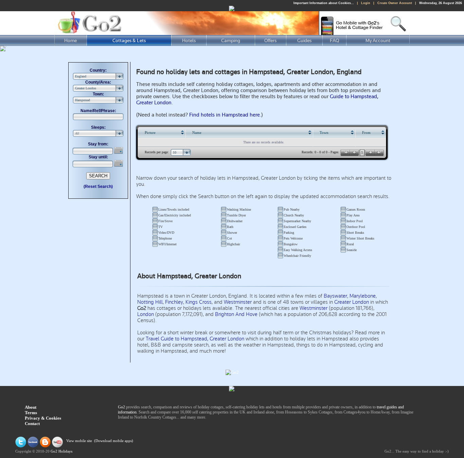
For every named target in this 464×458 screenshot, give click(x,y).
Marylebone (363, 296)
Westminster (238, 302)
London (145, 314)
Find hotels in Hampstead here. (225, 115)
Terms (31, 412)
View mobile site (79, 441)
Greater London (351, 302)
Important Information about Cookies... (323, 3)
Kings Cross (198, 302)
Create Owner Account (394, 3)
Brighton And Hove (236, 314)
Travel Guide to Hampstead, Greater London (195, 339)
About (30, 407)
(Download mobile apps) (113, 441)
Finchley (174, 302)
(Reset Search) (98, 186)
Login (365, 3)
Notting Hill (150, 302)
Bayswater (335, 296)
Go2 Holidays (61, 451)
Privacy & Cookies (43, 418)
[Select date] (119, 150)
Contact (32, 423)
